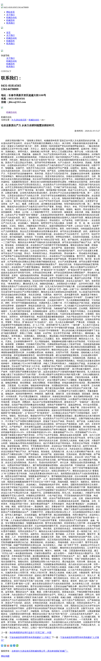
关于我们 (10, 15)
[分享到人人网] (14, 645)
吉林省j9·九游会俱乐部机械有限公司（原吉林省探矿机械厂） (40, 651)
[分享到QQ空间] (5, 645)
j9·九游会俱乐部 (19, 120)
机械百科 (10, 20)
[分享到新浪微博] (8, 645)
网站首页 (10, 12)
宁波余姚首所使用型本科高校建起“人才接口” (30, 637)
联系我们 (10, 23)
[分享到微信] (17, 645)
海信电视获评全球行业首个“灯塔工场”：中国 (30, 632)
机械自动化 (11, 17)
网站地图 (5, 656)
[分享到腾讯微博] (11, 645)
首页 (8, 32)
